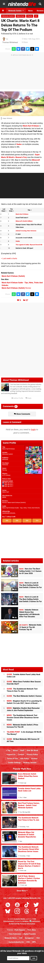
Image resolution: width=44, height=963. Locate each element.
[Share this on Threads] (32, 49)
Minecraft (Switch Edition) (24, 221)
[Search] (40, 4)
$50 (7, 520)
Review (16, 288)
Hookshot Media (19, 919)
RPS (34, 942)
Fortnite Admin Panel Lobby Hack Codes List (23, 675)
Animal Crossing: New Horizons (26, 231)
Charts (29, 16)
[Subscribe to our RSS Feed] (8, 905)
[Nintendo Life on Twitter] (36, 905)
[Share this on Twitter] (28, 49)
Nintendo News (11, 938)
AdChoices (36, 921)
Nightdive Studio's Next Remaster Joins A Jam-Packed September (23, 709)
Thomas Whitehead (10, 42)
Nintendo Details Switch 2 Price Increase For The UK (22, 726)
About (15, 750)
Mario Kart (20, 16)
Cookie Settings (14, 763)
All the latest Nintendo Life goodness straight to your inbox (22, 952)
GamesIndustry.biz (16, 942)
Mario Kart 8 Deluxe (31, 126)
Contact (21, 754)
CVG (28, 942)
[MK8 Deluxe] (22, 103)
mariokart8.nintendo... (9, 513)
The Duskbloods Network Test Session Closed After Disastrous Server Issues (23, 717)
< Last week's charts (9, 258)
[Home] (3, 10)
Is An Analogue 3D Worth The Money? (24, 733)
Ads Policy (24, 758)
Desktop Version (29, 763)
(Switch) (13, 276)
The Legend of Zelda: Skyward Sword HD (29, 244)
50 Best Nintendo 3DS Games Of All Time (23, 740)
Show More (21, 891)
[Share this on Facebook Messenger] (37, 49)
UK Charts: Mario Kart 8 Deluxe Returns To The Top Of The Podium (20, 25)
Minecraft (36, 160)
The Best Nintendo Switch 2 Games (24, 696)
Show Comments (23, 414)
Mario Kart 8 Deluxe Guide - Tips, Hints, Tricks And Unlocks (21, 508)
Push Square (20, 930)
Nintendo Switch (8, 16)
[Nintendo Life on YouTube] (17, 905)
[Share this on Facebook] (23, 49)
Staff (22, 750)
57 (27, 300)
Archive (34, 758)
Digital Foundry (30, 934)
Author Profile (18, 398)
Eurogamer (29, 938)
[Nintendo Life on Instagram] (17, 911)
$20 (27, 520)
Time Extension (15, 934)
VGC (38, 938)
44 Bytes (25, 921)
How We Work (32, 750)
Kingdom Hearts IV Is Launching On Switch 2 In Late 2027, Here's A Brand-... (24, 702)
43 (15, 604)
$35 (17, 520)
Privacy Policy (32, 754)
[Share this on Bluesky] (18, 49)
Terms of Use (12, 758)
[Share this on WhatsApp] (14, 49)
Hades (19, 144)
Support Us (10, 754)
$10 (37, 520)
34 (15, 632)
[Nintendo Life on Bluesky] (8, 911)
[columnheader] (4, 210)
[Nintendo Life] (22, 4)
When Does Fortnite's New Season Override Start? (24, 683)
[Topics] (4, 4)
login (33, 429)
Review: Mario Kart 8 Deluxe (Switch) (14, 502)
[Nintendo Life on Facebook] (36, 911)
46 (15, 618)
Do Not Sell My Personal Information (22, 924)
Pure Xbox (31, 930)
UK (36, 16)
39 (15, 575)
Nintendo (5, 459)
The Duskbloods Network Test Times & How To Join (22, 690)
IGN (20, 938)
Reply (29, 398)
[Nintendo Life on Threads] (27, 911)
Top (8, 750)
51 (15, 589)
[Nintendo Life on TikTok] (27, 905)
